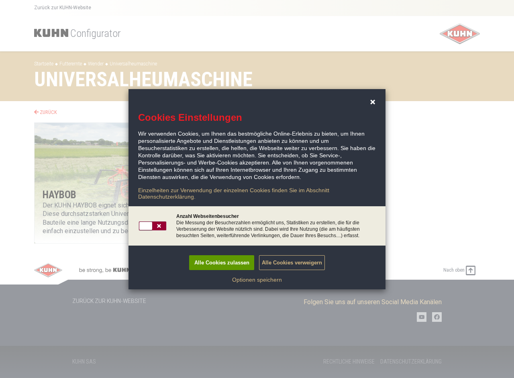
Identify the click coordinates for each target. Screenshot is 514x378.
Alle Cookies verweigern (292, 263)
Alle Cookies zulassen (221, 263)
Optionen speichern (257, 279)
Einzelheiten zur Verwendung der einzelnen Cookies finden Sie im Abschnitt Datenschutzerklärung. (233, 193)
